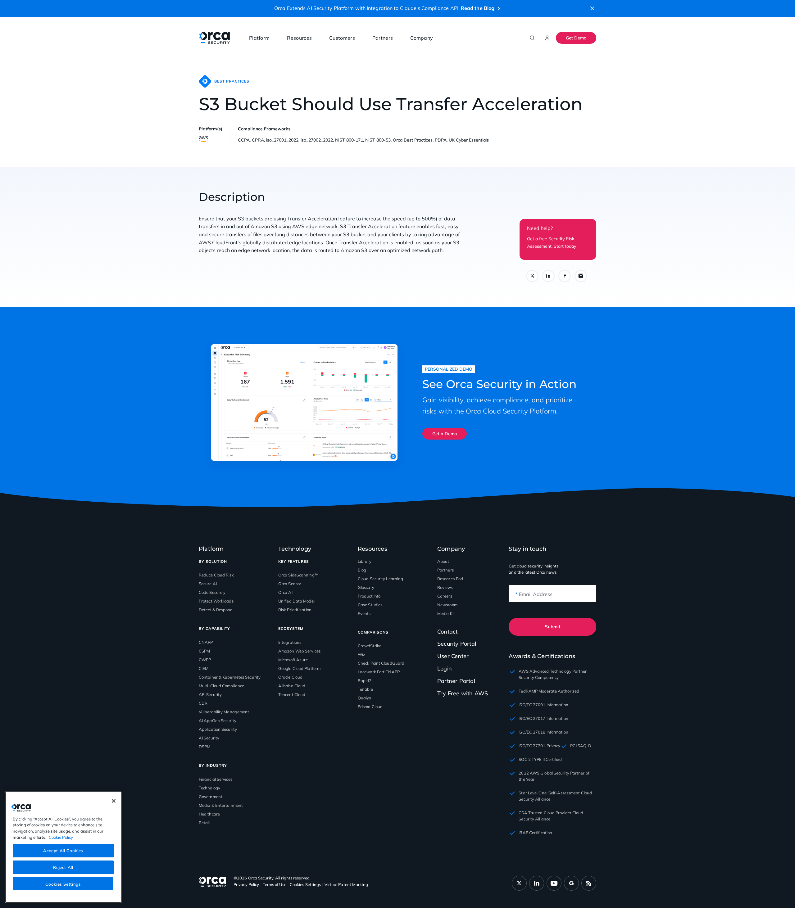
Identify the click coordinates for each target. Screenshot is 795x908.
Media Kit (446, 613)
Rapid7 (365, 680)
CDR (203, 703)
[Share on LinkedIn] (548, 276)
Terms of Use (274, 884)
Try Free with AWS (462, 693)
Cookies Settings (63, 883)
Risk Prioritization (294, 609)
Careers (444, 596)
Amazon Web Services (299, 650)
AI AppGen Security (217, 720)
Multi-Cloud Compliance (221, 685)
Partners (382, 38)
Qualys (364, 697)
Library (364, 561)
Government (210, 796)
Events (364, 613)
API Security (210, 694)
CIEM (203, 668)
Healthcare (209, 813)
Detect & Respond (216, 609)
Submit (553, 627)
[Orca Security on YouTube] (554, 883)
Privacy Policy (246, 884)
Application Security (218, 729)
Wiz (361, 654)
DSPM (204, 746)
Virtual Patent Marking (346, 884)
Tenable (365, 689)
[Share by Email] (581, 276)
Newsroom (447, 604)
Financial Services (215, 779)
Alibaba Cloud (291, 685)
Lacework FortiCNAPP (379, 671)
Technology (209, 787)
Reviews (445, 587)
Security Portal (456, 643)
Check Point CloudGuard (381, 663)
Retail (204, 822)
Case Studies (370, 604)
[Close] (113, 801)
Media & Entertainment (221, 805)
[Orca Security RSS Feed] (588, 883)
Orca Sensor (289, 583)
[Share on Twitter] (532, 276)
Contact (447, 632)
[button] (592, 8)
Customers (342, 38)
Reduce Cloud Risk (216, 574)
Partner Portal (456, 680)
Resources (299, 38)
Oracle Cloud (290, 677)
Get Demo (576, 38)
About (443, 561)
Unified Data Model (296, 601)
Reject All (63, 867)
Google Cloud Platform (299, 668)
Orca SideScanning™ (298, 574)
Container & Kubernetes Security (230, 677)
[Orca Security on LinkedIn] (536, 883)
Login (444, 668)
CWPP (205, 659)
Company (421, 38)
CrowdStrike (369, 645)
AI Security (209, 737)
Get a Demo (444, 433)
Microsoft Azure (293, 659)
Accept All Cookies (63, 850)
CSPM (204, 650)
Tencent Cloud (291, 694)
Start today (565, 246)
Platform (259, 38)
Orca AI (285, 592)
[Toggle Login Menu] (547, 38)
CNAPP (206, 642)
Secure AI (208, 583)
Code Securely (212, 592)
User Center (453, 656)
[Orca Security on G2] (571, 883)
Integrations (289, 642)
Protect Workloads (216, 601)
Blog (362, 569)
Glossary (366, 587)
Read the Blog (477, 8)
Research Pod (450, 578)
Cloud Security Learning (380, 578)
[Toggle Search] (532, 38)
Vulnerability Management (224, 711)
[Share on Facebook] (564, 276)
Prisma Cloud (370, 706)
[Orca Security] (214, 38)
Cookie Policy (61, 836)
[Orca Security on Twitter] (519, 883)
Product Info (369, 596)
